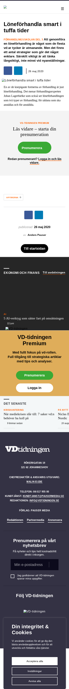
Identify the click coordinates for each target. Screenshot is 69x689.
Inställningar (35, 671)
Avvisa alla (35, 681)
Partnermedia (35, 519)
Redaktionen (15, 519)
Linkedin (34, 603)
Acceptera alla (34, 661)
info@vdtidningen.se (44, 500)
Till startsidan (34, 248)
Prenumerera (32, 148)
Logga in (34, 388)
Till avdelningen (54, 272)
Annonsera (55, 519)
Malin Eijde (34, 481)
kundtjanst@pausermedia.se (43, 496)
